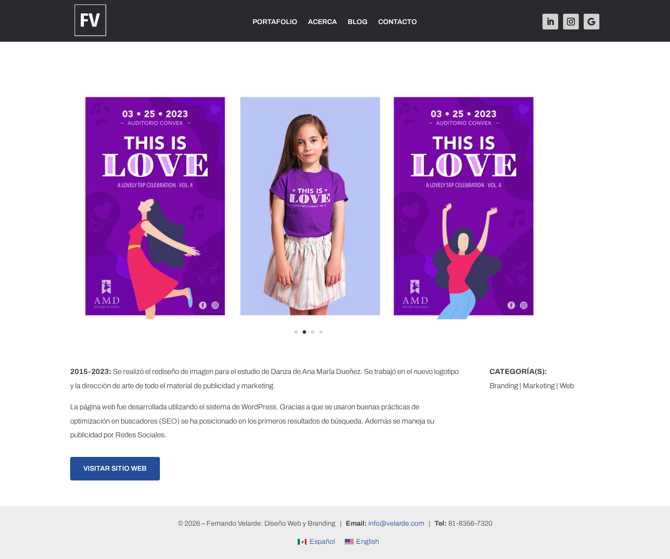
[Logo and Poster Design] (308, 351)
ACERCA (322, 22)
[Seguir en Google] (591, 21)
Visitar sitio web (115, 468)
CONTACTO (397, 22)
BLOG (357, 22)
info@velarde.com (396, 523)
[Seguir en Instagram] (571, 21)
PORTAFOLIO (275, 22)
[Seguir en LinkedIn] (550, 21)
